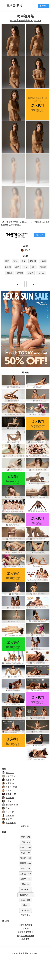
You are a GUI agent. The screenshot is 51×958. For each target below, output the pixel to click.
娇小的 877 (25, 889)
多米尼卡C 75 (11, 786)
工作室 (43, 261)
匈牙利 (33, 261)
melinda (40, 273)
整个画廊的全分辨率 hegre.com (25, 20)
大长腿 (30, 273)
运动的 (8, 267)
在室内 (43, 267)
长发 (25, 267)
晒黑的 (20, 273)
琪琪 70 (9, 790)
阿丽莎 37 (10, 811)
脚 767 (25, 905)
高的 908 (25, 884)
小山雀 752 (25, 910)
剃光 (15, 261)
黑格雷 (14, 5)
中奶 (24, 261)
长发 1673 (25, 842)
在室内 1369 (25, 858)
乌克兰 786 (25, 899)
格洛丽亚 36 (11, 822)
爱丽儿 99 (10, 772)
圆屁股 (10, 273)
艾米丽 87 (10, 783)
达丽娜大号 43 (12, 804)
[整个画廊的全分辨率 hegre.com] (13, 169)
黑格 (25, 939)
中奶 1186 (25, 868)
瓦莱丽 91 (10, 779)
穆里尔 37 (10, 815)
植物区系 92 (11, 776)
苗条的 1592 (25, 847)
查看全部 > (25, 826)
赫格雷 (25, 924)
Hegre (25, 935)
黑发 (7, 261)
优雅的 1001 (25, 879)
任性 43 (9, 801)
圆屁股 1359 (25, 863)
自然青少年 (25, 928)
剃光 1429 (25, 852)
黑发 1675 (25, 837)
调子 (34, 267)
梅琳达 (27, 250)
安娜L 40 (9, 808)
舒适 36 (9, 819)
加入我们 (43, 5)
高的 (17, 267)
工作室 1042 (25, 873)
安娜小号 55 (11, 794)
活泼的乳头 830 (25, 894)
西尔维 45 (10, 797)
